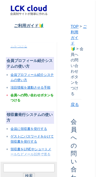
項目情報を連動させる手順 (30, 87)
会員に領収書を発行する (28, 129)
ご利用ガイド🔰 (29, 25)
